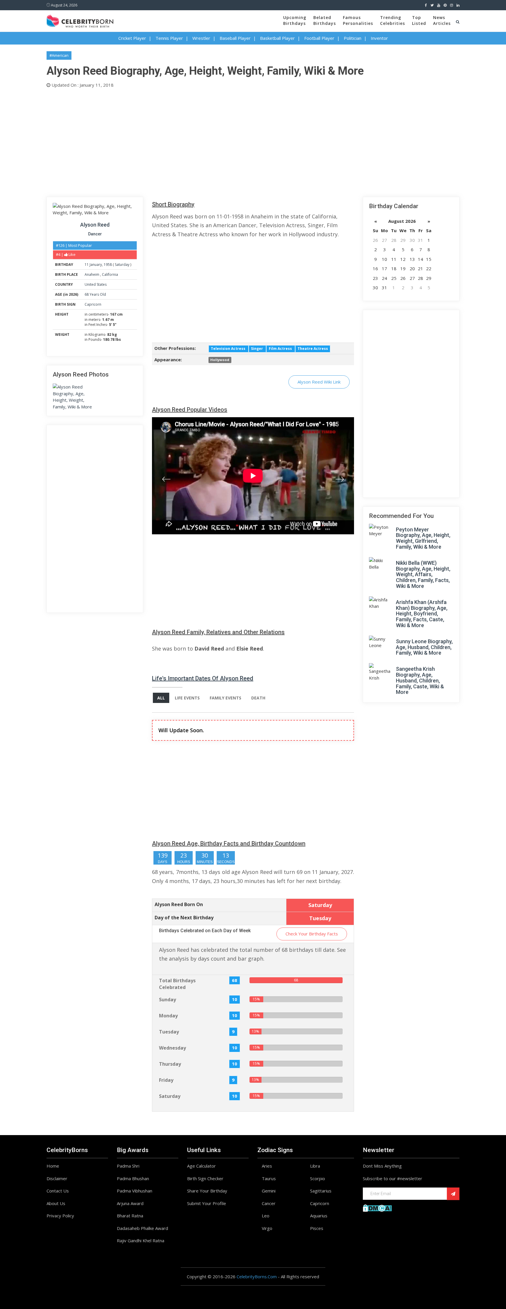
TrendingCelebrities (392, 20)
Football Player (319, 38)
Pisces (316, 1228)
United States (96, 284)
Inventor (379, 38)
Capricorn (93, 304)
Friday (166, 1080)
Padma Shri (128, 1166)
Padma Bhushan (133, 1178)
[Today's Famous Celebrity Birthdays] (80, 20)
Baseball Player (235, 38)
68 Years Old (95, 294)
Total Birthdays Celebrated (177, 983)
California (110, 274)
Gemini (269, 1191)
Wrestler (201, 38)
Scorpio (317, 1178)
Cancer (269, 1203)
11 (87, 264)
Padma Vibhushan (134, 1191)
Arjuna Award (130, 1203)
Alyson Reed (95, 225)
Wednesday (172, 1048)
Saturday (122, 264)
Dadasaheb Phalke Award (142, 1228)
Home (53, 1166)
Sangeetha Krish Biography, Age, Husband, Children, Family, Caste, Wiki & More (420, 680)
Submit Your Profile (206, 1203)
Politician (352, 38)
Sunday (167, 999)
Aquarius (318, 1216)
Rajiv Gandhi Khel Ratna (140, 1240)
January (96, 264)
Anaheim (92, 274)
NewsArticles (442, 20)
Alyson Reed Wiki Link (319, 382)
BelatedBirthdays (324, 20)
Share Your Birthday (207, 1191)
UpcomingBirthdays (294, 20)
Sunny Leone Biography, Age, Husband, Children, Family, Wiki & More (424, 647)
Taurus (269, 1178)
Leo (265, 1216)
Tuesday (169, 1032)
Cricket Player (132, 38)
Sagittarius (320, 1191)
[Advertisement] (222, 141)
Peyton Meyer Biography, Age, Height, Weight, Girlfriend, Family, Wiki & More (423, 538)
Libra (315, 1166)
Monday (168, 1015)
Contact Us (58, 1191)
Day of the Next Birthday (184, 917)
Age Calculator (201, 1166)
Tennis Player (169, 38)
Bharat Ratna (130, 1216)
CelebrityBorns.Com (257, 1276)
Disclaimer (57, 1178)
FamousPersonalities (358, 20)
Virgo (267, 1228)
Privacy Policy (60, 1216)
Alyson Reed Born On (179, 904)
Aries (267, 1166)
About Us (56, 1203)
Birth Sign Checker (205, 1178)
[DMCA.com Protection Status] (377, 1208)
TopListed (419, 20)
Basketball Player (277, 38)
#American (59, 55)
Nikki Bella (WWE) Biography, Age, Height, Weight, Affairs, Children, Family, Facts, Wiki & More (423, 574)
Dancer (95, 234)
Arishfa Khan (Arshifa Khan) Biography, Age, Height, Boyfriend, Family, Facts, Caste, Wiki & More (421, 613)
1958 (108, 264)
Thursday (170, 1064)
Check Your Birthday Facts (312, 934)
